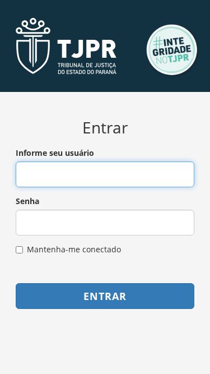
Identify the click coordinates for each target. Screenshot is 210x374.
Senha (27, 201)
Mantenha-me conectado (74, 249)
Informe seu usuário (55, 152)
